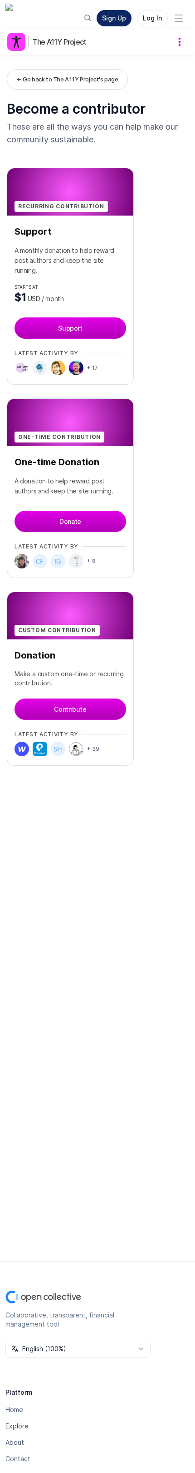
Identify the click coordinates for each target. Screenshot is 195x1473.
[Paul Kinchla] (40, 368)
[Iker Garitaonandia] (58, 561)
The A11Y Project (59, 41)
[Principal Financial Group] (40, 749)
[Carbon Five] (40, 561)
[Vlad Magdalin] (22, 561)
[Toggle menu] (178, 18)
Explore (17, 1426)
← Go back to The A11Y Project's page (67, 79)
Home (14, 1409)
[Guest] (76, 561)
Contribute (70, 709)
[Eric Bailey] (58, 368)
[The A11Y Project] (18, 42)
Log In (152, 18)
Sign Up (114, 18)
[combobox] (78, 1349)
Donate (70, 521)
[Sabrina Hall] (58, 749)
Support (70, 328)
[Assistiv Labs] (22, 368)
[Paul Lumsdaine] (76, 368)
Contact (17, 1459)
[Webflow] (22, 749)
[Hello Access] (76, 749)
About (14, 1442)
